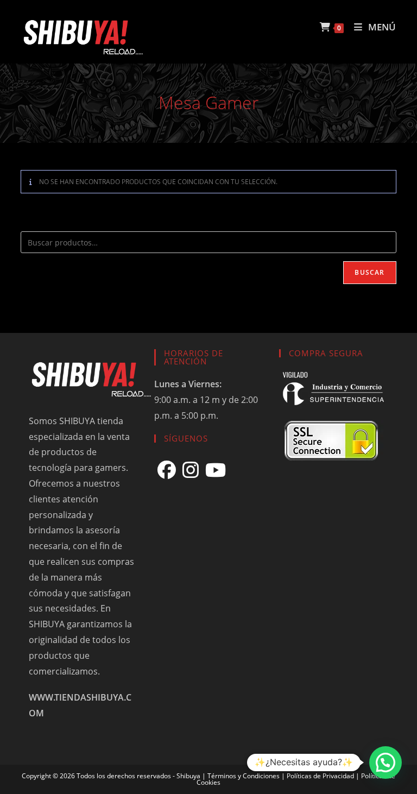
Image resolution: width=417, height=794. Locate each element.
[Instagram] (190, 470)
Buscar (369, 272)
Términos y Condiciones (243, 775)
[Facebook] (166, 470)
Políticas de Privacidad (320, 775)
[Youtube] (215, 470)
